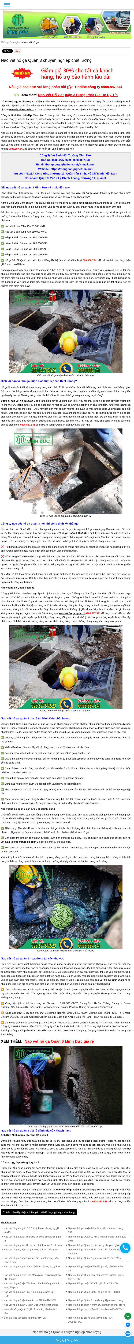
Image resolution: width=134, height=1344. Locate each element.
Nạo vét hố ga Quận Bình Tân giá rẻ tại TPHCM (94, 1291)
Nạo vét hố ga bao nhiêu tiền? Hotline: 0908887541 (96, 1309)
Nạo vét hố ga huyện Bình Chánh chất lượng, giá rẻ (32, 1266)
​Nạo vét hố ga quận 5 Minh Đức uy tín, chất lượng (31, 1304)
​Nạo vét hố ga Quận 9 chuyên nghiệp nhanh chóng (95, 1300)
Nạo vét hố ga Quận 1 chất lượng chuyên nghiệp (94, 1245)
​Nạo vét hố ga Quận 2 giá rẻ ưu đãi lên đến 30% (94, 1258)
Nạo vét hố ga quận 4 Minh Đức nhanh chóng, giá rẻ (96, 1304)
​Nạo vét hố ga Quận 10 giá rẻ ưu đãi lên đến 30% (31, 1249)
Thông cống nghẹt (11, 42)
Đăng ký (59, 1340)
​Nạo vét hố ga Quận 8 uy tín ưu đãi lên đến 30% (30, 1300)
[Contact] (125, 1248)
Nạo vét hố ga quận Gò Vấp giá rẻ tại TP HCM (93, 1283)
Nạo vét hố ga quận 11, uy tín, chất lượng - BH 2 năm (33, 1245)
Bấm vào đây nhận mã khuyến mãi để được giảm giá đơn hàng (40, 1212)
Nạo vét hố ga (31, 42)
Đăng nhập (72, 1340)
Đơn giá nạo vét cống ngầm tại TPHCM (25, 1317)
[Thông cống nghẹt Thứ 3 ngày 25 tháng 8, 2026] (42, 4)
